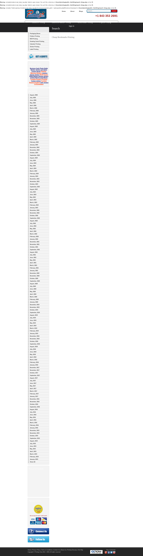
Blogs (81, 11)
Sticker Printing (34, 46)
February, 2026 (34, 110)
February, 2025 (34, 142)
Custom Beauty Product (38, 81)
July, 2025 (33, 129)
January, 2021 (34, 270)
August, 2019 (34, 315)
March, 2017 (33, 391)
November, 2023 (34, 181)
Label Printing (34, 49)
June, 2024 (33, 163)
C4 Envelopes (38, 84)
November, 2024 (34, 150)
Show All (32, 462)
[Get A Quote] (38, 59)
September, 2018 (35, 344)
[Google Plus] (106, 553)
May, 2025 (33, 134)
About (72, 11)
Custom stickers (36, 81)
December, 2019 (34, 304)
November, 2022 (34, 213)
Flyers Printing (105, 22)
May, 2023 (33, 197)
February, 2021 (34, 268)
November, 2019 (34, 307)
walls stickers (44, 82)
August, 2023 (34, 189)
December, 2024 (34, 147)
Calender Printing (35, 44)
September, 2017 (35, 375)
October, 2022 (34, 215)
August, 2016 (34, 409)
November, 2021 (34, 244)
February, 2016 (34, 425)
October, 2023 (34, 184)
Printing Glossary (72, 550)
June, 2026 (33, 100)
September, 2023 (35, 186)
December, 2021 (34, 241)
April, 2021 (33, 262)
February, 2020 (34, 299)
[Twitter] (111, 553)
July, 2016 (33, 412)
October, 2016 (34, 404)
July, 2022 (33, 223)
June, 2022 (33, 226)
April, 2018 (33, 357)
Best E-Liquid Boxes (41, 77)
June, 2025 (33, 131)
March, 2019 (33, 328)
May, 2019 (33, 323)
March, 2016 (33, 422)
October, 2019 (34, 310)
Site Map (80, 550)
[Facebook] (108, 553)
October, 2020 (34, 278)
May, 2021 (33, 260)
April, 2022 (33, 231)
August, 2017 (34, 378)
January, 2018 (34, 365)
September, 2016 (35, 407)
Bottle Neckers (33, 76)
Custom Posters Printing (38, 79)
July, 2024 (33, 160)
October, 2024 (34, 152)
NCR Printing (34, 39)
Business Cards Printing (61, 22)
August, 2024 (34, 158)
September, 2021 (35, 249)
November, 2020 (34, 276)
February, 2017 (34, 393)
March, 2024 (33, 171)
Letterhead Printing (85, 22)
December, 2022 (34, 210)
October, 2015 (34, 435)
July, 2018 (33, 349)
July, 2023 (33, 192)
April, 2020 (33, 294)
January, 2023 (34, 207)
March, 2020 (33, 297)
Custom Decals (36, 71)
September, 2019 (35, 312)
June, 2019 (33, 320)
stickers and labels (41, 70)
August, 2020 (34, 283)
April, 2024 (33, 168)
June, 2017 (33, 383)
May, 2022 (33, 228)
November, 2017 (34, 370)
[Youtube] (114, 553)
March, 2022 (33, 234)
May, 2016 (33, 417)
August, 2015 (34, 441)
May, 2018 (33, 354)
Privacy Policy (36, 550)
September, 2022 (35, 218)
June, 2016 (33, 414)
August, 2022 (34, 221)
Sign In (71, 26)
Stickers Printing (38, 22)
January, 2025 (34, 145)
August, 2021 (34, 252)
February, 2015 (34, 456)
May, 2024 (33, 165)
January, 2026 (34, 113)
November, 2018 (34, 338)
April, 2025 (33, 137)
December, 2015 (34, 430)
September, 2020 (35, 281)
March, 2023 (33, 202)
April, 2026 (33, 105)
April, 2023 (33, 200)
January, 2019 (34, 333)
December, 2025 (34, 116)
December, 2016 (34, 399)
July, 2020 (33, 286)
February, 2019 (34, 331)
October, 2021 (34, 247)
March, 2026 (33, 108)
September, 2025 (35, 124)
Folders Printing (35, 36)
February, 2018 (34, 362)
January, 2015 (34, 459)
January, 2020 (34, 302)
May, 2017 (33, 386)
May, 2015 (33, 449)
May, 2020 (33, 291)
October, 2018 (34, 341)
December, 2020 (34, 273)
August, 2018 (34, 346)
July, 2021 (33, 255)
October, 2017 (34, 373)
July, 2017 (33, 380)
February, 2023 (34, 205)
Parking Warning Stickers (38, 72)
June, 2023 (33, 194)
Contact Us (57, 550)
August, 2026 (34, 95)
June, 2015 (33, 446)
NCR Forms (44, 75)
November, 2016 (34, 401)
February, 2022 (34, 236)
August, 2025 (34, 126)
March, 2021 (33, 265)
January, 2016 (34, 428)
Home (64, 11)
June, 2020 (33, 289)
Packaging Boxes (35, 33)
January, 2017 (34, 396)
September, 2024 (35, 155)
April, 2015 (33, 451)
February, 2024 (34, 173)
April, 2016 (33, 420)
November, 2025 (34, 118)
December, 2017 (34, 367)
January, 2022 (34, 239)
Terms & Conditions (46, 550)
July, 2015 (33, 443)
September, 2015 (35, 438)
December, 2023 (34, 179)
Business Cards (34, 68)
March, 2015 (33, 454)
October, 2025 (34, 121)
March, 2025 (33, 139)
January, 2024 (34, 176)
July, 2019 (33, 317)
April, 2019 (33, 325)
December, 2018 (34, 336)
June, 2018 (33, 352)
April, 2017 (33, 388)
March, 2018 (33, 359)
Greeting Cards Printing (37, 41)
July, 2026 (33, 97)
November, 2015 (34, 433)
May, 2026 (33, 103)
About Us (63, 550)
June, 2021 (33, 257)
